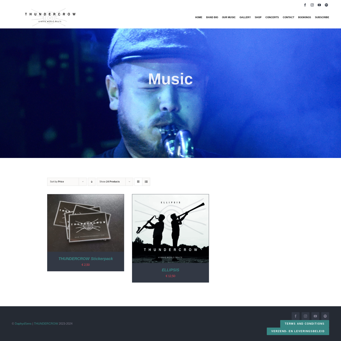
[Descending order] (92, 182)
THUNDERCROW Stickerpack (85, 258)
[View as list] (146, 182)
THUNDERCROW (46, 323)
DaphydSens (23, 323)
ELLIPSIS (170, 270)
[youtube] (319, 5)
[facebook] (305, 5)
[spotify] (326, 5)
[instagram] (312, 5)
